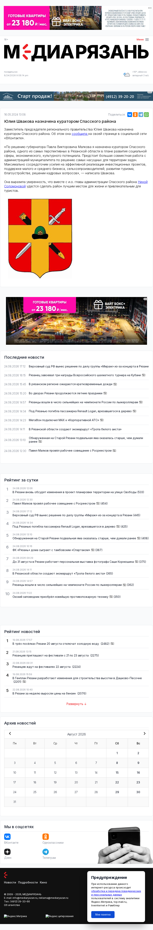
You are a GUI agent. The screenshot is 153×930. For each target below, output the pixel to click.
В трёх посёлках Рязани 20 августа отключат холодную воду (56, 643)
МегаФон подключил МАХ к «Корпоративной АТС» (64, 420)
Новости (10, 882)
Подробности (28, 882)
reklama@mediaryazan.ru (53, 897)
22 (117, 782)
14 (96, 772)
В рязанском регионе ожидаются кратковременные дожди (70, 384)
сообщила (80, 134)
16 (138, 772)
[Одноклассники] (135, 114)
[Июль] (9, 734)
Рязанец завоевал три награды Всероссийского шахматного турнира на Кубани (85, 375)
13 (76, 772)
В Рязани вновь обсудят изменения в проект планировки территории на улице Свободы (74, 492)
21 (96, 782)
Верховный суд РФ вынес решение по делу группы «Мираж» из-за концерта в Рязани (89, 366)
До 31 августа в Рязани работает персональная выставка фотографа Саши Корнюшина (73, 561)
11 (35, 772)
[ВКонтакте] (129, 114)
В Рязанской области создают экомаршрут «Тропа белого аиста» (75, 429)
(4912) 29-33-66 (20, 901)
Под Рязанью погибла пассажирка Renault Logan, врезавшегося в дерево (80, 411)
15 (117, 772)
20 (76, 782)
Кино (43, 882)
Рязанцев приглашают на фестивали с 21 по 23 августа (51, 655)
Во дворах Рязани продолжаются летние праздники (65, 393)
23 (138, 782)
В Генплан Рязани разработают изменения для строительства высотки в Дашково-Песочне (77, 678)
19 (55, 782)
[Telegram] (140, 114)
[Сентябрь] (144, 734)
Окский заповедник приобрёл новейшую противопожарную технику (60, 596)
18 (34, 782)
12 (55, 772)
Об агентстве (12, 905)
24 (14, 792)
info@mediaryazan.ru (25, 897)
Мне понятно (103, 914)
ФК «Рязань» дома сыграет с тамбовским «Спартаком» (51, 550)
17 (14, 782)
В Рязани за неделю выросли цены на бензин (44, 693)
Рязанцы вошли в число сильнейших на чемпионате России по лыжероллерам (83, 402)
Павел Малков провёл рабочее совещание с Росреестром (70, 450)
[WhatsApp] (146, 114)
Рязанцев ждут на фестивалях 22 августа (42, 666)
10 (14, 772)
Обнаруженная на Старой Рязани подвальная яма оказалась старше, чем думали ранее (74, 538)
